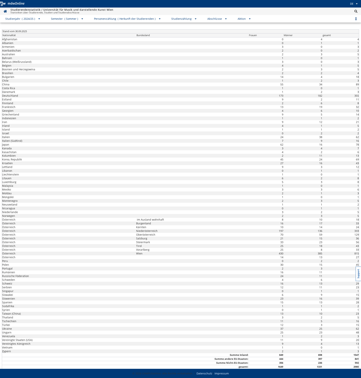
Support (358, 274)
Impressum (222, 373)
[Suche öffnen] (356, 11)
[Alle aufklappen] (356, 19)
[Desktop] (12, 4)
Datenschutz (204, 373)
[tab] (23, 19)
